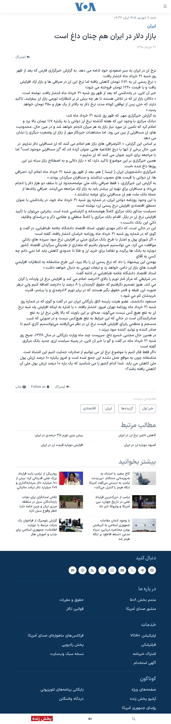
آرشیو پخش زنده (143, 699)
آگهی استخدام (145, 663)
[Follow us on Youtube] (122, 570)
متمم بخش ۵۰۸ (143, 600)
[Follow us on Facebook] (152, 570)
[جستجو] (133, 719)
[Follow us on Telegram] (142, 570)
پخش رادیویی (73, 645)
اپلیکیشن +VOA (143, 636)
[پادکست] (82, 570)
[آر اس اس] (92, 570)
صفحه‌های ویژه (144, 690)
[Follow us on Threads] (102, 570)
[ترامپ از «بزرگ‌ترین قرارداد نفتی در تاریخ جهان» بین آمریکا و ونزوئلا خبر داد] (144, 502)
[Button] (22, 57)
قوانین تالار (75, 609)
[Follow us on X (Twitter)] (132, 570)
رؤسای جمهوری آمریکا (139, 708)
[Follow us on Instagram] (112, 570)
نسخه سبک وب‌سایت (67, 654)
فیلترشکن (148, 645)
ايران (151, 26)
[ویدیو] (90, 719)
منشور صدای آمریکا (141, 609)
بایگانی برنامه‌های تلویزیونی (62, 690)
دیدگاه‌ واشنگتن (71, 699)
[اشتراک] (73, 570)
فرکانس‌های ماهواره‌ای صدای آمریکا (56, 636)
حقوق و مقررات (71, 600)
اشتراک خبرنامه (144, 654)
